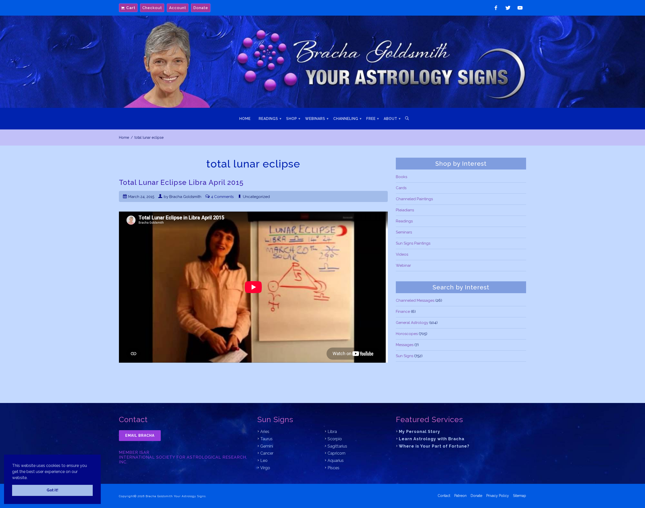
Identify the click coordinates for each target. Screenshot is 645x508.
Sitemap (519, 496)
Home (245, 119)
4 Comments (222, 196)
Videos (402, 254)
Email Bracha (139, 435)
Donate (200, 8)
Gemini (266, 446)
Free (371, 119)
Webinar (403, 265)
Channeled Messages (415, 300)
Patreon (460, 496)
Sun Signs (404, 356)
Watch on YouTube (520, 8)
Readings (268, 119)
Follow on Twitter (508, 8)
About (390, 119)
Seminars (404, 232)
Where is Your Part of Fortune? (434, 446)
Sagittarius (337, 446)
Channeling (345, 119)
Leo (264, 460)
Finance (403, 311)
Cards (401, 188)
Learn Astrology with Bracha (431, 438)
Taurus (266, 438)
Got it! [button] (52, 490)
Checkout (152, 8)
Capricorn (336, 453)
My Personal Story (419, 431)
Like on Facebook (496, 8)
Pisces (333, 467)
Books (401, 177)
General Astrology (412, 322)
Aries (264, 431)
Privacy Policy (497, 496)
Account (177, 8)
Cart (130, 8)
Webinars (315, 119)
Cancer (266, 453)
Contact (444, 496)
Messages (404, 345)
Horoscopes (407, 333)
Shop (291, 119)
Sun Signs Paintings (413, 243)
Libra (332, 431)
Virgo (265, 467)
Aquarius (336, 460)
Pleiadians (405, 210)
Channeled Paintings (414, 199)
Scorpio (335, 438)
